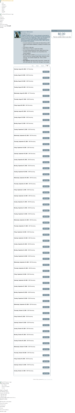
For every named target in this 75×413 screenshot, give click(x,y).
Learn (3, 10)
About (3, 9)
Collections (4, 6)
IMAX (3, 12)
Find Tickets (46, 71)
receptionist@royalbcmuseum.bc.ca (7, 397)
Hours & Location (4, 24)
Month (42, 65)
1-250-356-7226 (3, 394)
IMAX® (1, 27)
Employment (2, 404)
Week (37, 65)
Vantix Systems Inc (48, 379)
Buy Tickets (4, 385)
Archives (3, 4)
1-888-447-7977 (3, 396)
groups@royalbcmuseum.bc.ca (41, 54)
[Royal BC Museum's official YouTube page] (9, 26)
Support (3, 7)
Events (3, 388)
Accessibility (2, 406)
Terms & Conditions (4, 409)
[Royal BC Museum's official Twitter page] (7, 26)
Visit (3, 3)
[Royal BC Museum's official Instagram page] (10, 26)
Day (33, 65)
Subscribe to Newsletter (6, 401)
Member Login (3, 26)
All (47, 65)
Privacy (1, 408)
